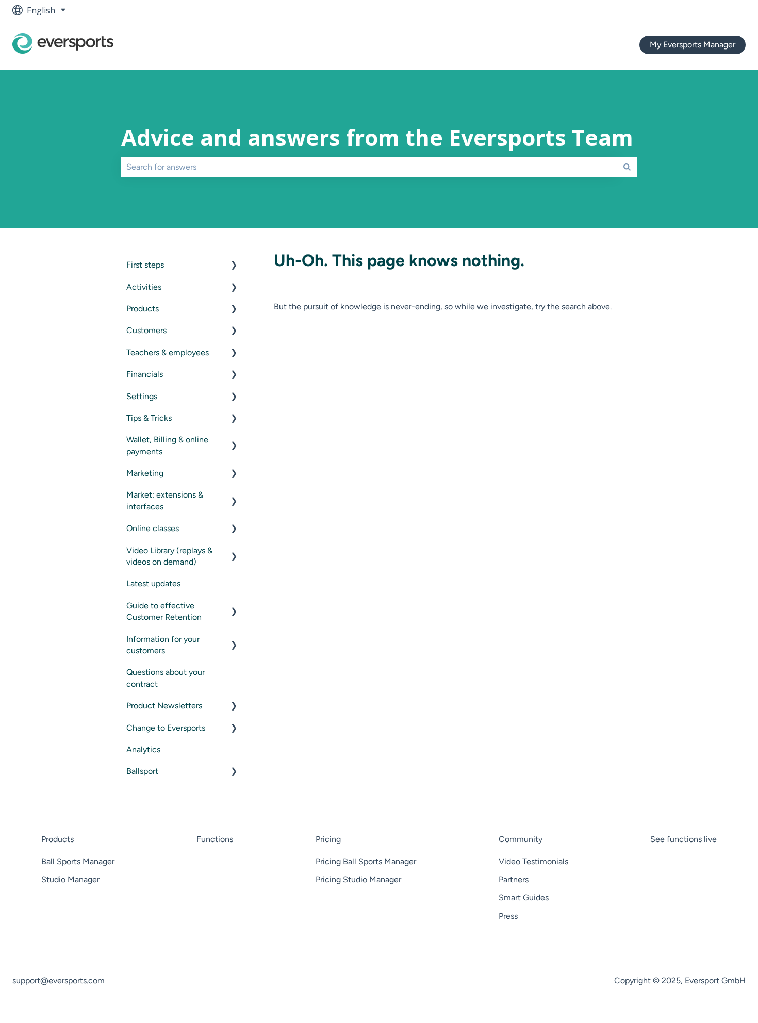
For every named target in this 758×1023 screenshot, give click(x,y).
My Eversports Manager (692, 45)
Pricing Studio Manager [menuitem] (358, 879)
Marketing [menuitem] (144, 473)
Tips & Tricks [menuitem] (149, 418)
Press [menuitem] (508, 916)
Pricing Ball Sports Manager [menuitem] (366, 861)
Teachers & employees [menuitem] (167, 352)
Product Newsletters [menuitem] (164, 706)
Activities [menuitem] (143, 287)
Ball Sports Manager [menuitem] (77, 861)
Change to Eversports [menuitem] (165, 728)
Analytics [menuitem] (143, 749)
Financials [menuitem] (144, 374)
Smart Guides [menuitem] (524, 897)
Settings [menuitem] (141, 396)
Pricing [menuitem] (328, 839)
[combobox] (369, 167)
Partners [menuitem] (514, 879)
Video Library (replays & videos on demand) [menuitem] (169, 556)
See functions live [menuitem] (683, 839)
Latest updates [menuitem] (153, 583)
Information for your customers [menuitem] (163, 644)
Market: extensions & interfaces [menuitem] (164, 500)
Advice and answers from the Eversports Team (377, 137)
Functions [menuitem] (214, 839)
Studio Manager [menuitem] (70, 879)
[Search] (627, 167)
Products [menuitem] (142, 309)
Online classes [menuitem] (152, 528)
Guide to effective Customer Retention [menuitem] (164, 611)
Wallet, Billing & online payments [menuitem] (167, 445)
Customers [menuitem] (146, 330)
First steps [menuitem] (145, 265)
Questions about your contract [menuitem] (165, 677)
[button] (234, 265)
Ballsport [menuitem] (142, 771)
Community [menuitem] (520, 839)
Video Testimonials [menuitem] (533, 861)
